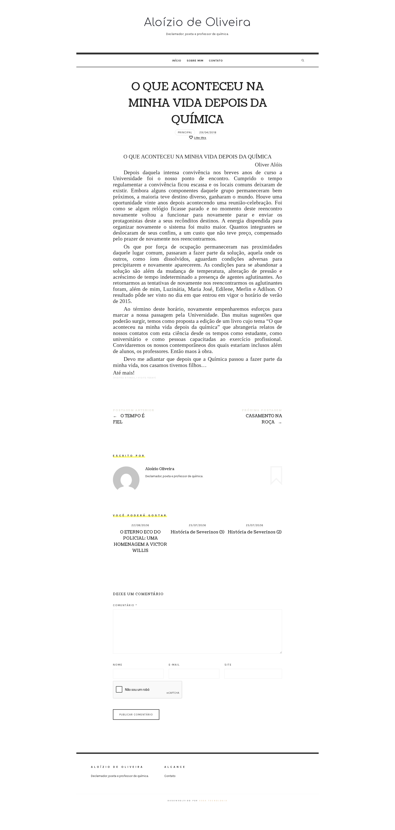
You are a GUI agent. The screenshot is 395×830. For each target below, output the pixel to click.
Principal (185, 132)
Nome (118, 664)
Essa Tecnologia (213, 801)
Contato (216, 60)
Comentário (125, 605)
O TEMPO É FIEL (155, 417)
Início (176, 60)
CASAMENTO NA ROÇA (240, 417)
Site (228, 664)
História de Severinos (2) (255, 532)
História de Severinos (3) (197, 532)
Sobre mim (195, 60)
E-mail (174, 664)
